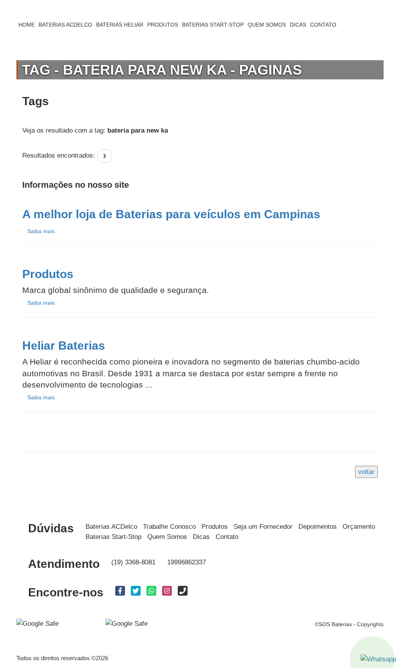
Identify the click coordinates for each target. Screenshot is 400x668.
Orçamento (359, 526)
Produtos (215, 526)
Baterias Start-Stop (113, 537)
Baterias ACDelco (111, 526)
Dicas (201, 537)
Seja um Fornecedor (263, 526)
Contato (227, 537)
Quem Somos (167, 537)
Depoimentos (317, 526)
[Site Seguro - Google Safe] (126, 623)
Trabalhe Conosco (169, 526)
